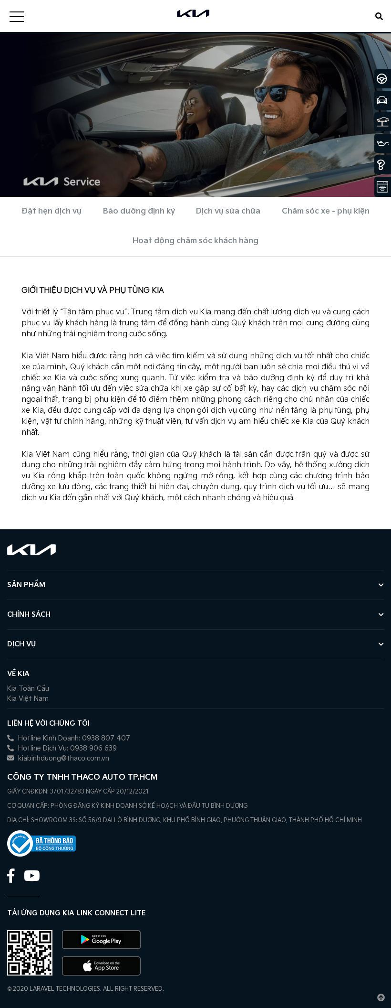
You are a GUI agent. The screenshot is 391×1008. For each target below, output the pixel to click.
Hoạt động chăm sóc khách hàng (195, 241)
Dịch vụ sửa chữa (228, 211)
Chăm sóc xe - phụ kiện (326, 211)
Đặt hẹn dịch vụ (51, 211)
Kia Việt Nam (28, 699)
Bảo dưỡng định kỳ (139, 211)
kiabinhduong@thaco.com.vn (62, 758)
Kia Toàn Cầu (28, 689)
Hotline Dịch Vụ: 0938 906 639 (66, 748)
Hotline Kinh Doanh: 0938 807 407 (73, 738)
